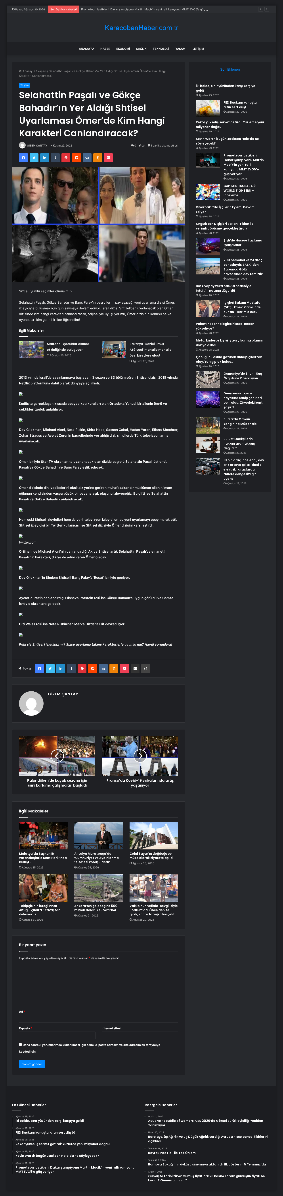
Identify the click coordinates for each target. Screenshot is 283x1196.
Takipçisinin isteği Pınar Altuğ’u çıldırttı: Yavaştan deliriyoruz (39, 910)
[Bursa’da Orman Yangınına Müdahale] (208, 425)
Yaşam (180, 48)
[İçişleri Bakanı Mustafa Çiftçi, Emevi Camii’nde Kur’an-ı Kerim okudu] (208, 308)
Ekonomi (123, 48)
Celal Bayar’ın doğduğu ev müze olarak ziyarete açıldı (152, 855)
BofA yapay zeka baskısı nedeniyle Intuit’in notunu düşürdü (223, 288)
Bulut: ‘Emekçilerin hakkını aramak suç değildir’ (239, 443)
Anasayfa (86, 48)
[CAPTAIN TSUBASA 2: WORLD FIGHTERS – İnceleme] (208, 192)
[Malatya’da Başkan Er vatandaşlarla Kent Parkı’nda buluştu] (43, 835)
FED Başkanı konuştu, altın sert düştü (241, 104)
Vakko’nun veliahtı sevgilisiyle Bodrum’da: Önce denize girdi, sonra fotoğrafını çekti (154, 910)
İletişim (198, 48)
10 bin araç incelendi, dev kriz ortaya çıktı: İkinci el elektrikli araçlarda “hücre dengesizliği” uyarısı (244, 469)
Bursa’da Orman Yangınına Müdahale (240, 421)
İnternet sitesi (111, 1028)
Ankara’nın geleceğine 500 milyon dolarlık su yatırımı (95, 908)
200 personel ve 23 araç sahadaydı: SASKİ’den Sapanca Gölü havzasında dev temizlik (243, 267)
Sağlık (141, 48)
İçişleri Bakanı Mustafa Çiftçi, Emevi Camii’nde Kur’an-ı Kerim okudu (242, 307)
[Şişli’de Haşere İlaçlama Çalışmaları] (208, 246)
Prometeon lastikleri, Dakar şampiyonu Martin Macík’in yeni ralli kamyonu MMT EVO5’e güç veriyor (148, 9)
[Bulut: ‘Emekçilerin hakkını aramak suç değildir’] (208, 445)
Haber (105, 48)
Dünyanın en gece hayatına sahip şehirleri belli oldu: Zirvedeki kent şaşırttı (243, 400)
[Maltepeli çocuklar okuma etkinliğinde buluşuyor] (31, 349)
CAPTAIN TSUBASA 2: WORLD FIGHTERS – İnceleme (240, 190)
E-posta (25, 1028)
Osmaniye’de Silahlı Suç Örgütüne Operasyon (243, 375)
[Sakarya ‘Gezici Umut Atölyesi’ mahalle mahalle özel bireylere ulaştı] (114, 349)
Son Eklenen (230, 69)
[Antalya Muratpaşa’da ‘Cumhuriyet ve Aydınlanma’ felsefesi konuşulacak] (98, 835)
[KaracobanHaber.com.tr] (141, 27)
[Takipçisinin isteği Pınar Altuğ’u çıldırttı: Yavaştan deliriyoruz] (43, 888)
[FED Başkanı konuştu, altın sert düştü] (208, 108)
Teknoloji (161, 48)
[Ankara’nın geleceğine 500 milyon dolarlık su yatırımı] (98, 888)
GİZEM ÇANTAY (37, 145)
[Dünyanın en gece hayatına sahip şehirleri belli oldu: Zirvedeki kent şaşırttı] (208, 399)
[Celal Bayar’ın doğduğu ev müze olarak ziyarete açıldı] (154, 835)
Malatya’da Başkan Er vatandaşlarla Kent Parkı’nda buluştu (43, 857)
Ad (22, 1011)
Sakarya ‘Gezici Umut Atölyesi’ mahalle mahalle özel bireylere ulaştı (151, 350)
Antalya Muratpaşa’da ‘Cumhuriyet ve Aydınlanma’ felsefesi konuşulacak (97, 857)
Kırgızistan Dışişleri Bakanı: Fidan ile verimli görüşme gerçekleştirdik (225, 226)
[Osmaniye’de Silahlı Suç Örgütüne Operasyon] (208, 379)
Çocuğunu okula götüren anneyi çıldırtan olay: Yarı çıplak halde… (229, 359)
